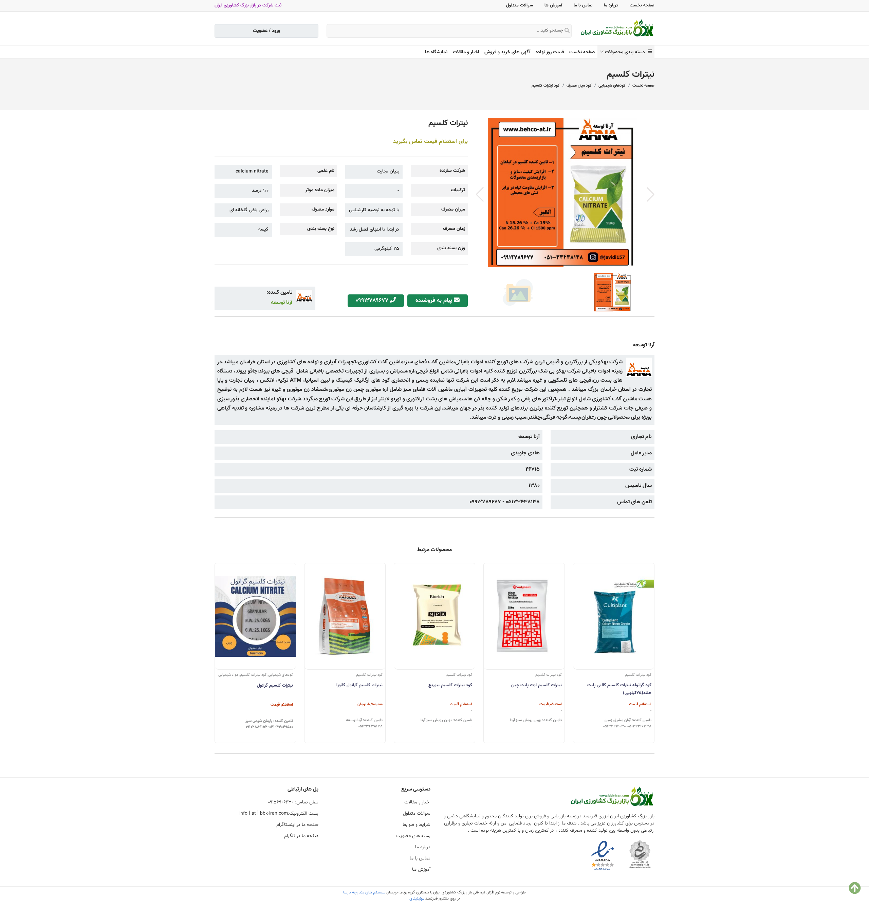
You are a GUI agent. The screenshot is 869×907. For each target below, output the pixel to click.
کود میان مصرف (579, 86)
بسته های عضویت (413, 836)
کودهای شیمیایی (612, 86)
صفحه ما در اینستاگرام (297, 825)
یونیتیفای (416, 898)
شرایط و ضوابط (416, 825)
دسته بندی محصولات (626, 52)
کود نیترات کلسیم (546, 86)
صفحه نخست (642, 5)
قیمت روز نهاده (550, 52)
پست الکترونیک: (278, 813)
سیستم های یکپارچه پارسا (364, 892)
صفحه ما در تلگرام (301, 836)
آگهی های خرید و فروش (507, 52)
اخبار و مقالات (466, 52)
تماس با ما (583, 5)
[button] (650, 194)
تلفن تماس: (293, 802)
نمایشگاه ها (436, 52)
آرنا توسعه (281, 302)
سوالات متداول (519, 5)
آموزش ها (553, 5)
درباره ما (611, 5)
